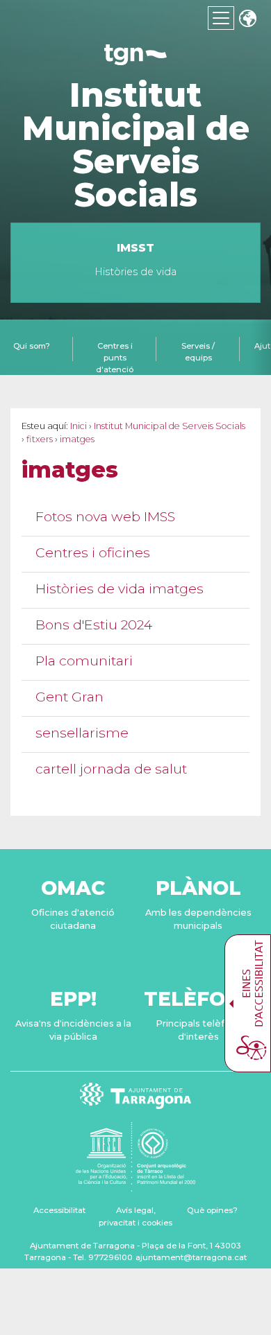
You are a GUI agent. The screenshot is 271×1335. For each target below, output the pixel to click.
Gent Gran (69, 697)
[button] (247, 20)
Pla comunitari (84, 661)
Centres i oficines (92, 553)
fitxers (39, 439)
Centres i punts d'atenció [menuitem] (114, 357)
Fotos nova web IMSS (105, 517)
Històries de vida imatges (119, 589)
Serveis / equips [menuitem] (198, 352)
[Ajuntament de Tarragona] (135, 58)
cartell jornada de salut (111, 768)
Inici (78, 426)
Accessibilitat (59, 1210)
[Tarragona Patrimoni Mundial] (135, 1185)
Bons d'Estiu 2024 (93, 625)
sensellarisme (82, 733)
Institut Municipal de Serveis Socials (135, 145)
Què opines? (212, 1210)
